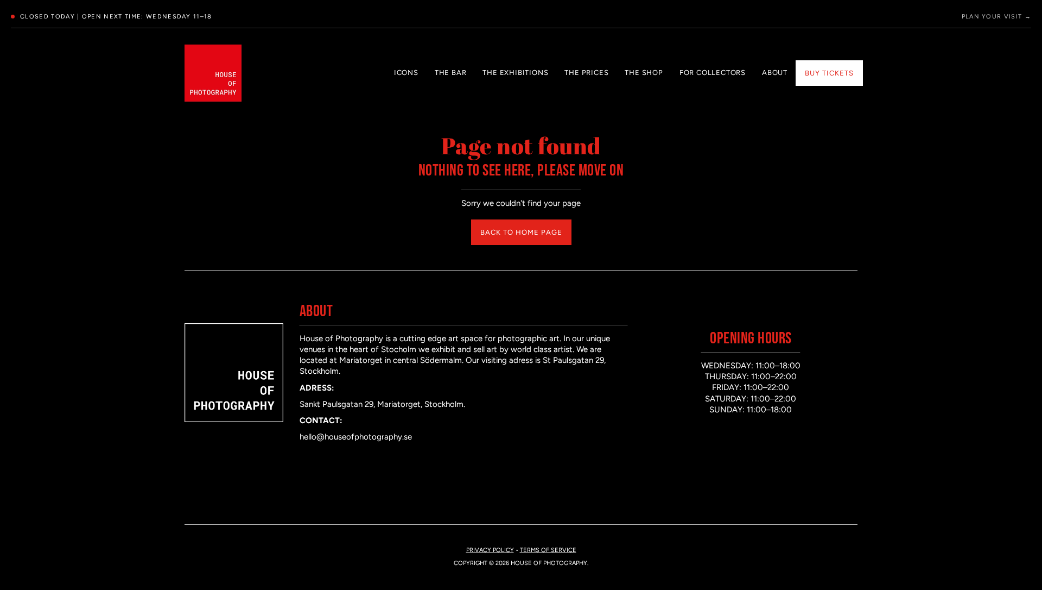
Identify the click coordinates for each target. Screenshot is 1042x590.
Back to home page (521, 232)
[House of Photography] (213, 73)
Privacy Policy (490, 550)
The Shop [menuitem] (644, 72)
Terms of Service (548, 550)
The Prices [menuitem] (586, 72)
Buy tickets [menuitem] (829, 73)
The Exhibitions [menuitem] (515, 72)
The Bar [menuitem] (451, 72)
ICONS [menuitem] (406, 72)
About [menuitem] (774, 72)
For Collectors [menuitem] (712, 72)
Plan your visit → (996, 16)
